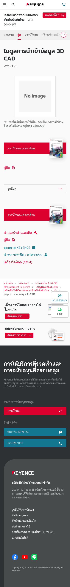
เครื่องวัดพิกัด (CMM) (18, 262)
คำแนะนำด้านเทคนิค (18, 233)
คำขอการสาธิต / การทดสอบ (23, 254)
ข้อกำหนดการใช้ (21, 527)
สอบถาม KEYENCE (17, 247)
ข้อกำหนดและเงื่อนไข (24, 521)
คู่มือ (7, 167)
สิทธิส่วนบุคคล (20, 515)
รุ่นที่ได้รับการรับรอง (23, 510)
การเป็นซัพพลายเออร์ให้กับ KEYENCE (33, 532)
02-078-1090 (15, 443)
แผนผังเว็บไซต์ (20, 538)
